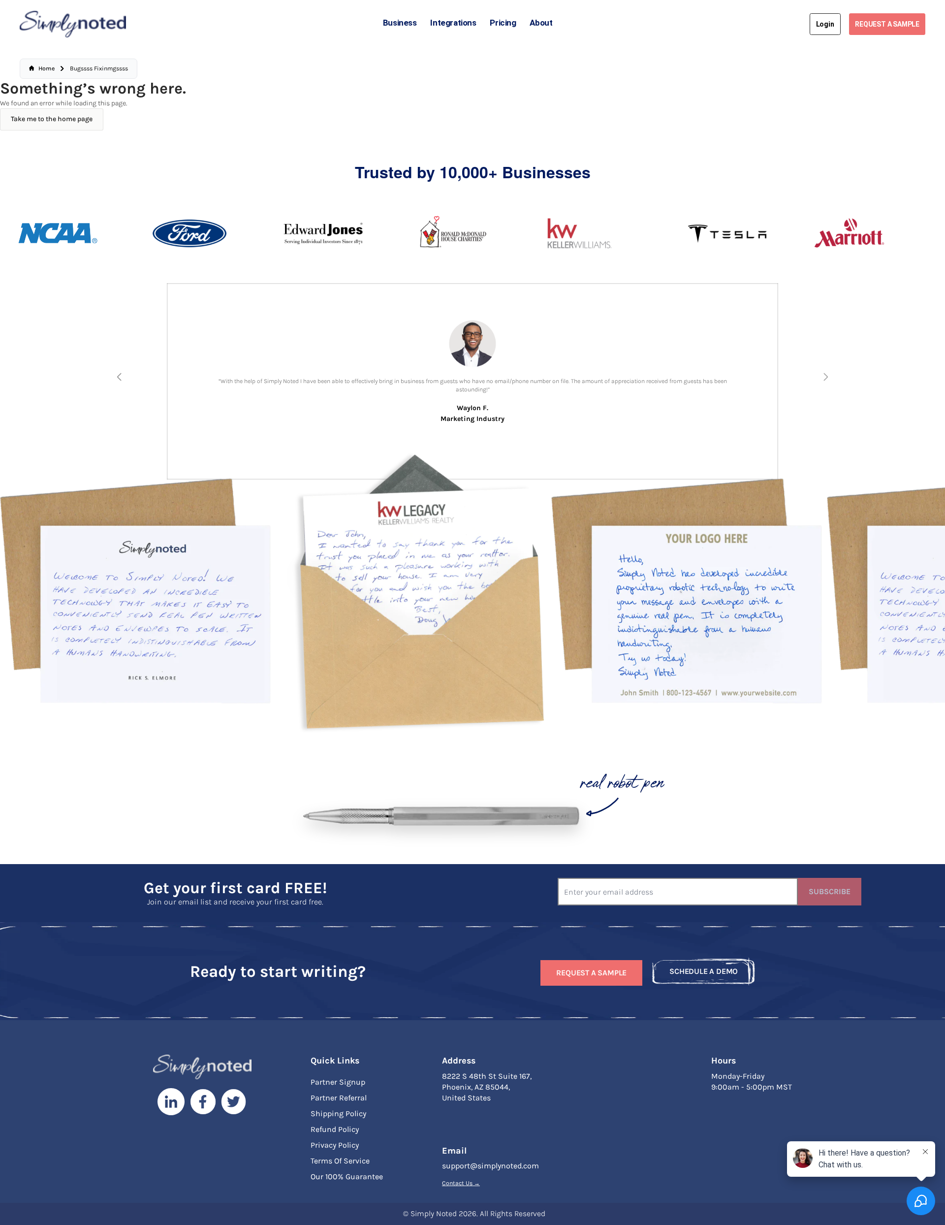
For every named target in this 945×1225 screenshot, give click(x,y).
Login (825, 24)
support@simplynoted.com (490, 1165)
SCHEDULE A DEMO (703, 971)
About (541, 23)
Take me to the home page (52, 119)
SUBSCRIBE (829, 891)
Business (400, 23)
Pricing (503, 23)
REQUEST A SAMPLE (887, 24)
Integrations (453, 23)
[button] (119, 377)
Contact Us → (461, 1183)
